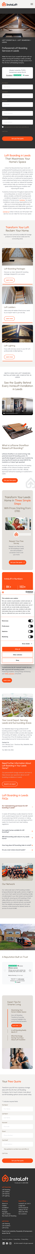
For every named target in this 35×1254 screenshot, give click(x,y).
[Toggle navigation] (32, 4)
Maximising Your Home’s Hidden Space (18, 1011)
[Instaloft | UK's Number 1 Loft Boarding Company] (9, 4)
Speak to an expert (10, 784)
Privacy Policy (24, 1239)
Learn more (9, 280)
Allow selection (17, 654)
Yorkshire (22, 200)
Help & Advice (6, 1214)
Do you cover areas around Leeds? (13, 850)
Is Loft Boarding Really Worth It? (18, 1031)
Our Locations (23, 1214)
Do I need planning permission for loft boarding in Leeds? (15, 807)
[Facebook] (7, 1243)
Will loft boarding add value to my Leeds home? (15, 838)
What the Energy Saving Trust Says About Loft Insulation (18, 1038)
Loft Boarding (6, 1189)
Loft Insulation (6, 1225)
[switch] (30, 626)
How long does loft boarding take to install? (16, 845)
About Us (5, 1203)
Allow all (17, 649)
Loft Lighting (5, 1196)
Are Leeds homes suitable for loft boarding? (13, 831)
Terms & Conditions (7, 1239)
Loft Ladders (6, 1191)
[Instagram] (10, 1243)
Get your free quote (18, 138)
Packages (5, 1212)
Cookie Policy (16, 1239)
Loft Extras (5, 1228)
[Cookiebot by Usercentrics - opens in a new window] (25, 592)
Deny (17, 660)
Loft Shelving (6, 1223)
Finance (4, 1209)
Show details (26, 643)
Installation (5, 1207)
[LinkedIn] (4, 1243)
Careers (4, 1205)
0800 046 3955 (23, 1212)
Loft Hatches (6, 1194)
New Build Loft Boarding (9, 1216)
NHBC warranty (9, 673)
